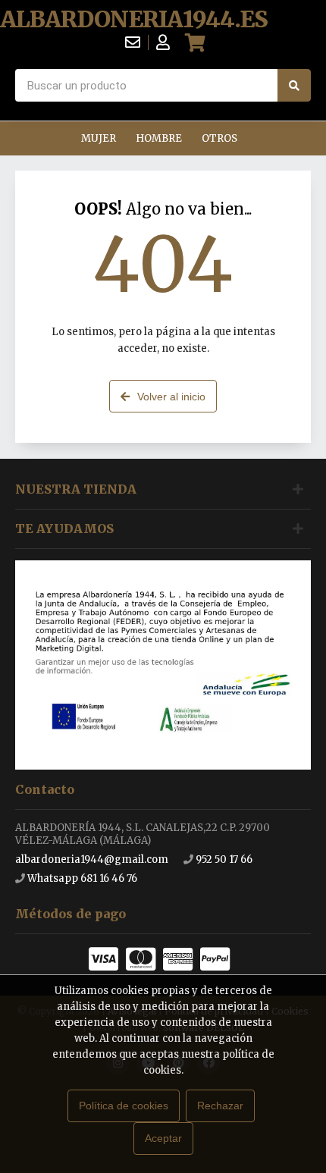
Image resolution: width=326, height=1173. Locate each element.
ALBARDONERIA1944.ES (134, 19)
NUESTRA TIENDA (75, 489)
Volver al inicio (171, 396)
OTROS (219, 138)
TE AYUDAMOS (64, 528)
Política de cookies (123, 1105)
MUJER (98, 138)
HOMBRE (159, 138)
